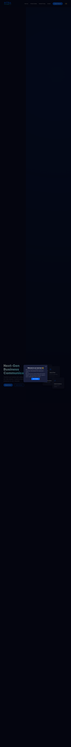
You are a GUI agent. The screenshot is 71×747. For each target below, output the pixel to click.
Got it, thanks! (35, 378)
